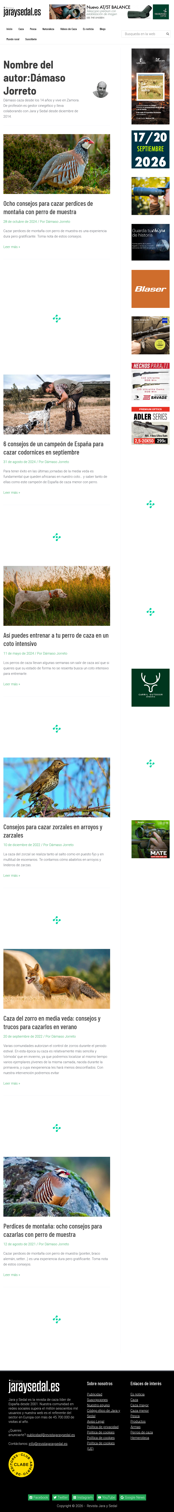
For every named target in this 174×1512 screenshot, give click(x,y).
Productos (138, 1421)
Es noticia (137, 1394)
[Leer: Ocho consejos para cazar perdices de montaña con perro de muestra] (56, 164)
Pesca (135, 1416)
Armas (135, 1427)
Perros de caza (141, 1432)
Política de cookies (101, 1438)
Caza (134, 1400)
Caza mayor (139, 1405)
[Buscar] (168, 34)
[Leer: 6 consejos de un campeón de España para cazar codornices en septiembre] (56, 404)
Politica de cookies (101, 1432)
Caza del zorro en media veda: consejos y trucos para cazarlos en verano (51, 1022)
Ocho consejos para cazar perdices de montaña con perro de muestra (48, 207)
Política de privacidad (103, 1427)
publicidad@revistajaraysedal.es (51, 1435)
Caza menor (139, 1411)
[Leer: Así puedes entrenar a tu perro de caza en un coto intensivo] (56, 596)
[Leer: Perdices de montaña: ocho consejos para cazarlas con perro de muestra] (56, 1186)
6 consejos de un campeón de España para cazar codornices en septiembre (53, 447)
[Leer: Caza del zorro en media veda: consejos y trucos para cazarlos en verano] (56, 979)
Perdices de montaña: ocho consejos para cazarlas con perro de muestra (52, 1230)
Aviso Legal (95, 1421)
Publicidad (94, 1394)
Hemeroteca (139, 1438)
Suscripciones (97, 1400)
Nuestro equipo (98, 1405)
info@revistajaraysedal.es (48, 1444)
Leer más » (11, 247)
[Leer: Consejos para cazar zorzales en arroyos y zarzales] (56, 787)
